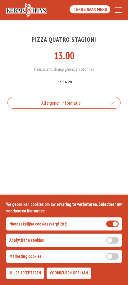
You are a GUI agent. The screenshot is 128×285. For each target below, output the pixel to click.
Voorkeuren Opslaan (69, 273)
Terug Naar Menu (90, 9)
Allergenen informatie (61, 103)
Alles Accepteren (25, 273)
